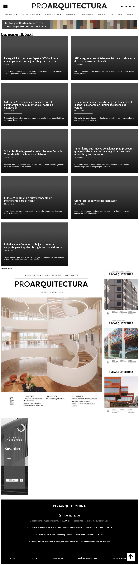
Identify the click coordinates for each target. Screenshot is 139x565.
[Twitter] (126, 6)
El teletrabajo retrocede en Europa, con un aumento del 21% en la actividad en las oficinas (69, 541)
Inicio (12, 558)
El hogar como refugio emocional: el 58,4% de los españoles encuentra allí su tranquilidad (70, 521)
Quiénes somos (71, 15)
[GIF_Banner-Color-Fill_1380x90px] (69, 28)
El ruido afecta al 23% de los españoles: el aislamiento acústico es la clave (69, 534)
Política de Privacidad (87, 558)
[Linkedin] (134, 6)
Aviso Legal (58, 558)
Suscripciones (116, 15)
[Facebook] (122, 6)
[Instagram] (130, 6)
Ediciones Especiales (30, 15)
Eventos (130, 15)
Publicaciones (88, 15)
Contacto (102, 15)
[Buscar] (5, 6)
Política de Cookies (121, 558)
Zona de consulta (52, 15)
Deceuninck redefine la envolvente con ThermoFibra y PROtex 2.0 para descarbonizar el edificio (69, 527)
